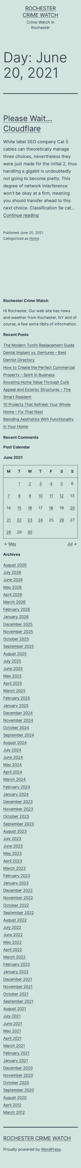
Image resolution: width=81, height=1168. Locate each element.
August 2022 (15, 920)
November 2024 (18, 720)
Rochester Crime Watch (37, 1138)
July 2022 (12, 927)
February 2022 (16, 964)
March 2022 (14, 957)
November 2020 (18, 1075)
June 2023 (13, 846)
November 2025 (18, 631)
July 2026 (12, 572)
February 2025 (16, 698)
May (12, 543)
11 (51, 495)
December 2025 (18, 624)
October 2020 (16, 1082)
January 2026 (16, 616)
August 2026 (15, 565)
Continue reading (21, 215)
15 (19, 508)
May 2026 (12, 587)
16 (30, 508)
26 (61, 520)
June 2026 (13, 579)
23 (29, 520)
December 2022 (18, 890)
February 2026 (16, 609)
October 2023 (16, 816)
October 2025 (16, 639)
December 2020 (18, 1068)
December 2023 (18, 801)
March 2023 (14, 868)
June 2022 (13, 934)
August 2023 (15, 831)
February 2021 (16, 1053)
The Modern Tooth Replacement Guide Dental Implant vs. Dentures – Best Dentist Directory (38, 352)
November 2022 (18, 897)
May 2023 (12, 853)
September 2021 (18, 1001)
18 (51, 508)
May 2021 (12, 1031)
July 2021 (12, 1016)
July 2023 (12, 838)
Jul (70, 543)
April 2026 (12, 594)
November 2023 (18, 809)
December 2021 (17, 979)
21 (9, 520)
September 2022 (18, 912)
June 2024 (13, 757)
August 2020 (15, 1097)
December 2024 (18, 713)
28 (8, 532)
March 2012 (14, 1112)
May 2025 (12, 676)
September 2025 (18, 646)
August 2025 (15, 653)
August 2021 (14, 1008)
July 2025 (12, 661)
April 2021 (12, 1038)
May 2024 (12, 764)
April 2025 (12, 683)
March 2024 (14, 779)
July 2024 (12, 750)
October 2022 (16, 905)
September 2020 (18, 1090)
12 (62, 495)
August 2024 (15, 742)
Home (34, 238)
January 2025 (16, 705)
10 (40, 495)
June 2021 (12, 1023)
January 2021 (15, 1060)
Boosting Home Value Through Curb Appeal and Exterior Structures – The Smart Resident (37, 389)
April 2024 (12, 772)
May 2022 (12, 942)
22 (19, 520)
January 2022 (16, 971)
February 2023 (16, 875)
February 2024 (16, 787)
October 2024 (16, 727)
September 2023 (18, 824)
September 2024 (18, 735)
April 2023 (12, 861)
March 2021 (14, 1045)
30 (29, 532)
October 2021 (15, 994)
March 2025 (14, 690)
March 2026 (14, 602)
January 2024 (16, 794)
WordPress (51, 1149)
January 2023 (16, 883)
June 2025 (13, 668)
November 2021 (17, 986)
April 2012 (12, 1105)
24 (40, 520)
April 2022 (12, 949)
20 (72, 508)
